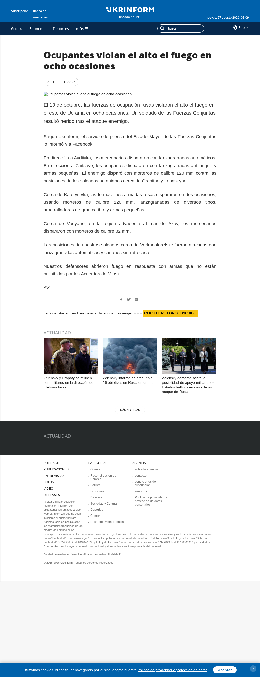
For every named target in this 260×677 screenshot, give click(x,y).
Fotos (49, 482)
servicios (141, 491)
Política (95, 485)
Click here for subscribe (170, 313)
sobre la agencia (146, 469)
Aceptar (225, 670)
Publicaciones (56, 469)
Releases (52, 495)
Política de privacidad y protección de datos (172, 670)
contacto (141, 475)
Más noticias (130, 409)
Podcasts (52, 463)
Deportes (61, 28)
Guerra (17, 28)
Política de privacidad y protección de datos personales (151, 501)
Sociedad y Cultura (103, 503)
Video (48, 488)
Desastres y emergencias (107, 522)
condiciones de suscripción (145, 483)
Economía (38, 28)
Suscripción (20, 11)
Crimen (95, 516)
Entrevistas (54, 476)
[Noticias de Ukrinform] (130, 9)
